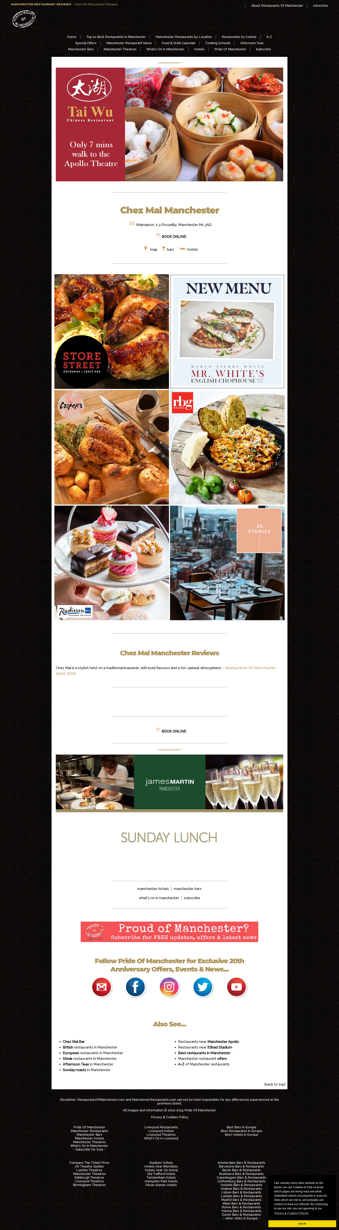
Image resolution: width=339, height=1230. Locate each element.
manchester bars (188, 889)
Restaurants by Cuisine (239, 37)
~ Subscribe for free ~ (89, 1149)
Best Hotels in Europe (241, 1134)
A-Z (269, 37)
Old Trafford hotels (161, 1174)
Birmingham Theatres (89, 1185)
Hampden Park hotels (161, 1181)
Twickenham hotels (161, 1177)
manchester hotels (153, 889)
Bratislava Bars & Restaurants (241, 1174)
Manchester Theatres (120, 49)
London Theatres (89, 1170)
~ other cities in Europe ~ (241, 1218)
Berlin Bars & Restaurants (241, 1170)
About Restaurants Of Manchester (277, 5)
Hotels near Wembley (161, 1166)
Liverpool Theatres (161, 1134)
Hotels (199, 49)
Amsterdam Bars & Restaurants (241, 1163)
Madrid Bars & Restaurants (241, 1200)
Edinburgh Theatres (89, 1177)
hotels (192, 249)
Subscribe (263, 49)
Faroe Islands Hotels (161, 1185)
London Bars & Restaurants (241, 1196)
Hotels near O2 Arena (161, 1170)
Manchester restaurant (202, 1058)
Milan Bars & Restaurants (241, 1203)
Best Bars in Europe (241, 1127)
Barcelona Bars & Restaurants (241, 1166)
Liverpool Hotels (161, 1131)
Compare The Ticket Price (89, 1163)
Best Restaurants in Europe (241, 1131)
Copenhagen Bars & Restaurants (241, 1177)
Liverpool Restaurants (161, 1127)
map (153, 249)
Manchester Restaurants (89, 1131)
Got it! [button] (302, 1223)
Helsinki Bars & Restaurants (241, 1185)
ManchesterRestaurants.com (154, 1099)
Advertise (320, 5)
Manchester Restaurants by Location (184, 37)
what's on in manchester (159, 898)
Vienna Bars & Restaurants (241, 1211)
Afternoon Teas (252, 43)
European (71, 1053)
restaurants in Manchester (95, 1047)
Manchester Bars (81, 49)
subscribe (192, 898)
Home (71, 37)
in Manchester (88, 1064)
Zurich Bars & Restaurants (241, 1214)
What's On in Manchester (165, 49)
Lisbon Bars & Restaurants (241, 1192)
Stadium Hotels (161, 1163)
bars (170, 249)
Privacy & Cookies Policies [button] (291, 1213)
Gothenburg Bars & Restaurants (241, 1181)
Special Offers (85, 43)
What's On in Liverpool (161, 1138)
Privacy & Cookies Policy (169, 1117)
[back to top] (274, 1084)
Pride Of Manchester (230, 49)
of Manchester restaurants (204, 1064)
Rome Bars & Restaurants (241, 1207)
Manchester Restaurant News (129, 43)
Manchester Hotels (89, 1138)
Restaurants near (208, 1042)
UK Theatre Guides (89, 1166)
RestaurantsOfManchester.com (101, 1099)
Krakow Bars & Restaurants (241, 1188)
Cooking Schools (217, 43)
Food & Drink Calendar (178, 43)
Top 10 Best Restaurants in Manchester (116, 37)
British (68, 1047)
